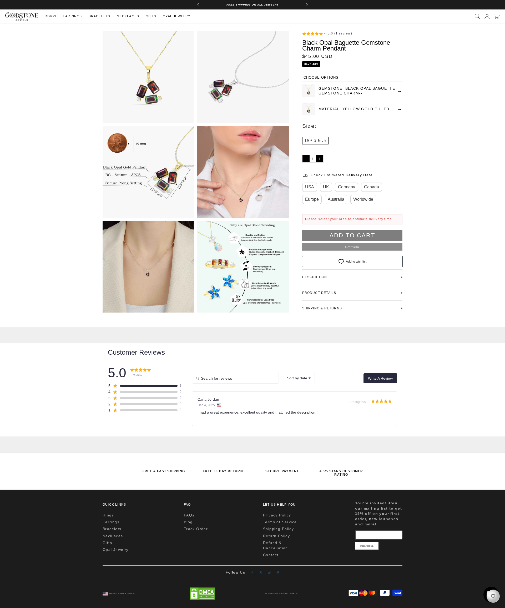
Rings (50, 16)
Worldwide (363, 199)
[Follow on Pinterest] (278, 572)
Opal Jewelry (176, 16)
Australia (336, 199)
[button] (327, 34)
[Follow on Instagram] (269, 572)
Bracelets (99, 16)
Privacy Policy (277, 515)
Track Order (196, 529)
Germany (346, 187)
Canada (371, 187)
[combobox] (299, 378)
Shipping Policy (278, 529)
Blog (188, 522)
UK (326, 187)
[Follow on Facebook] (252, 572)
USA (309, 187)
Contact (271, 555)
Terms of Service (280, 522)
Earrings (72, 16)
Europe (312, 199)
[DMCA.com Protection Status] (202, 593)
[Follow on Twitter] (260, 572)
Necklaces (128, 16)
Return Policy (276, 536)
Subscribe (367, 546)
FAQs (189, 515)
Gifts (151, 16)
